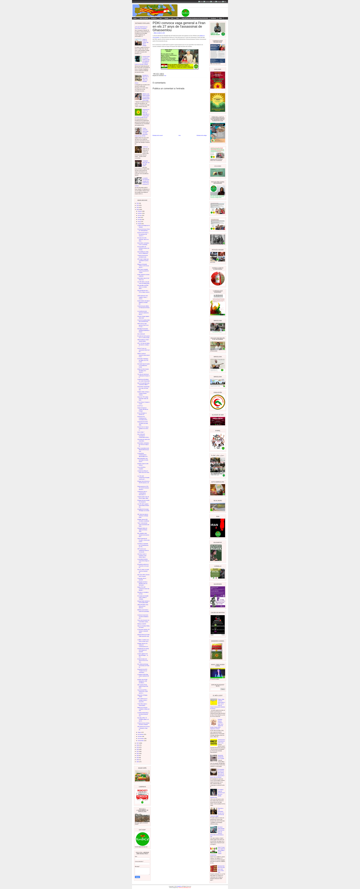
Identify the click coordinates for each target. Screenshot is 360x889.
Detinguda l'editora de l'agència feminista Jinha (142, 530)
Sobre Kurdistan (144, 18)
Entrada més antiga (202, 135)
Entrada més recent (158, 135)
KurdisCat (154, 18)
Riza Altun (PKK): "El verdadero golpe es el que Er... (143, 719)
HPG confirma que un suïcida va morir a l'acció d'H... (142, 700)
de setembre (141, 734)
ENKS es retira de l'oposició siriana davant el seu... (143, 355)
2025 (137, 759)
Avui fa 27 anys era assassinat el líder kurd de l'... (143, 350)
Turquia (166, 18)
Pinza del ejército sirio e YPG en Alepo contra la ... (143, 292)
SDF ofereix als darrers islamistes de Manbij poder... (142, 516)
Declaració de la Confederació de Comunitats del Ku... (142, 418)
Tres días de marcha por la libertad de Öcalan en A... (143, 376)
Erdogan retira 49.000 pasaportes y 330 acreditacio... (142, 681)
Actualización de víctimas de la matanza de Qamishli (143, 650)
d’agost (139, 732)
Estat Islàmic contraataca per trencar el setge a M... (143, 444)
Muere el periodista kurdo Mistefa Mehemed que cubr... (143, 450)
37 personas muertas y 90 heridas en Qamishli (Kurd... (143, 631)
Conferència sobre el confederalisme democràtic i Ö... (142, 493)
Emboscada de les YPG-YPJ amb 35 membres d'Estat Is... (143, 488)
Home (135, 18)
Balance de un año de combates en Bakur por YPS (143, 709)
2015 (137, 207)
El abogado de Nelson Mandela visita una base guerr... (142, 583)
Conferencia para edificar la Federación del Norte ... (143, 307)
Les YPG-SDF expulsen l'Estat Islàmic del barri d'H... (143, 505)
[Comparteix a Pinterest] (163, 74)
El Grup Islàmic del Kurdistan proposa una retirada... (143, 248)
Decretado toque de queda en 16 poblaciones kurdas (143, 365)
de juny (139, 221)
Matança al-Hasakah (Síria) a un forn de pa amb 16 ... (143, 266)
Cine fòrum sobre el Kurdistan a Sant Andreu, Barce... (141, 555)
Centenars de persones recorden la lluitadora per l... (142, 616)
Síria (177, 18)
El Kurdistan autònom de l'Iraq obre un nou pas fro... (143, 566)
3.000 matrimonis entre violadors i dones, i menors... (142, 297)
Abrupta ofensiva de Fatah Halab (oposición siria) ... (143, 636)
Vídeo (220, 18)
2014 (137, 205)
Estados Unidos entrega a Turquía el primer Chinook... (143, 393)
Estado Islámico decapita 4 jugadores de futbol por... (143, 302)
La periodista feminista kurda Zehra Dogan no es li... (143, 561)
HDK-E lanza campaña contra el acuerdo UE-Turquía (143, 271)
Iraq (160, 18)
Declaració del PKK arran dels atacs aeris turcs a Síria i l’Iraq (221, 869)
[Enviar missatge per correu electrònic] (154, 73)
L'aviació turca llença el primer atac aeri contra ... (143, 472)
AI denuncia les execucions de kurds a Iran (221, 741)
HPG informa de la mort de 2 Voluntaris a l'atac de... (143, 728)
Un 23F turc (145, 146)
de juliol (139, 223)
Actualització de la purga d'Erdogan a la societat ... (143, 511)
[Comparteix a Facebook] (161, 74)
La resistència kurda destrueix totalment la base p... (142, 313)
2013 (137, 203)
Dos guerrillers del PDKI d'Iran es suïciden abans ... (142, 287)
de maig (140, 219)
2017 (137, 743)
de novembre (141, 738)
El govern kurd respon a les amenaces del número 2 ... (142, 234)
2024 (137, 757)
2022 (137, 753)
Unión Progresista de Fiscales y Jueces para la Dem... (143, 540)
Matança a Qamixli (141, 623)
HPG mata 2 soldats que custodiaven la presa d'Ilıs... (143, 261)
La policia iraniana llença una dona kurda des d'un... (142, 714)
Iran (172, 18)
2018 (137, 745)
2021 (137, 751)
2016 (137, 209)
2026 (137, 761)
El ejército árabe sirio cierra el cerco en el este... (142, 660)
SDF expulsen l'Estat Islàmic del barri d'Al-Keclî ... (142, 686)
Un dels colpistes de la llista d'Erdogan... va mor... (142, 655)
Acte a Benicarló (141, 334)
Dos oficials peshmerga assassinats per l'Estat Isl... (143, 666)
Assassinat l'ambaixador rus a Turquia (221, 757)
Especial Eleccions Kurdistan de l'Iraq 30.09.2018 (195, 18)
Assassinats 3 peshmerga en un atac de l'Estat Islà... (143, 388)
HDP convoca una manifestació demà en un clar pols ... (143, 550)
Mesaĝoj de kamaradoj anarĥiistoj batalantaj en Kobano (143, 330)
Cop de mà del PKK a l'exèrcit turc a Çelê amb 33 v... (142, 691)
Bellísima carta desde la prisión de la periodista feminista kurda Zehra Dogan (146, 97)
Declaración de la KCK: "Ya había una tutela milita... (142, 423)
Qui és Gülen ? (140, 432)
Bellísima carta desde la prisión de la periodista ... (143, 611)
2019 (137, 747)
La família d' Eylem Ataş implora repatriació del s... (143, 676)
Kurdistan (213, 18)
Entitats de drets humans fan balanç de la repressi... (143, 371)
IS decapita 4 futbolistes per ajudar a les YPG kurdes (142, 360)
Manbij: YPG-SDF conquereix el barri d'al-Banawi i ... (143, 589)
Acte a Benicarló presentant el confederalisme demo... (143, 436)
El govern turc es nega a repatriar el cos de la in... (143, 428)
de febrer (140, 213)
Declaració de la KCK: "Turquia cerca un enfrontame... (142, 671)
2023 (137, 755)
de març (140, 215)
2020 (137, 749)
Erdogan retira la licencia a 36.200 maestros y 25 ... (143, 483)
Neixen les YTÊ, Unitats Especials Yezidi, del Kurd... (142, 398)
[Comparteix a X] (159, 74)
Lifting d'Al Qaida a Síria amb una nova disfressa (142, 606)
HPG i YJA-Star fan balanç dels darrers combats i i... (143, 345)
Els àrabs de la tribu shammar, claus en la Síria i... (142, 239)
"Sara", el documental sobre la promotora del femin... (143, 524)
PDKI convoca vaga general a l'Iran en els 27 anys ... (142, 325)
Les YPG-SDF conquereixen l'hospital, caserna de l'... (143, 477)
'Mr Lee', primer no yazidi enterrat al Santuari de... (143, 571)
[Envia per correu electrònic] (156, 74)
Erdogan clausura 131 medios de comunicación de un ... (143, 645)
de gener (140, 211)
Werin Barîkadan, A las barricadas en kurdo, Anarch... (142, 460)
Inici (180, 135)
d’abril (139, 217)
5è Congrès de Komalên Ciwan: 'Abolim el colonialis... (142, 597)
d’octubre (140, 736)
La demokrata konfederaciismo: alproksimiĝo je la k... (142, 455)
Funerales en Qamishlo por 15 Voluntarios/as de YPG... (142, 545)
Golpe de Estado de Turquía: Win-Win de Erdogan (145, 42)
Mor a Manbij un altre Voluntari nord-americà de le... (143, 535)
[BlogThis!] (158, 74)
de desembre (141, 740)
